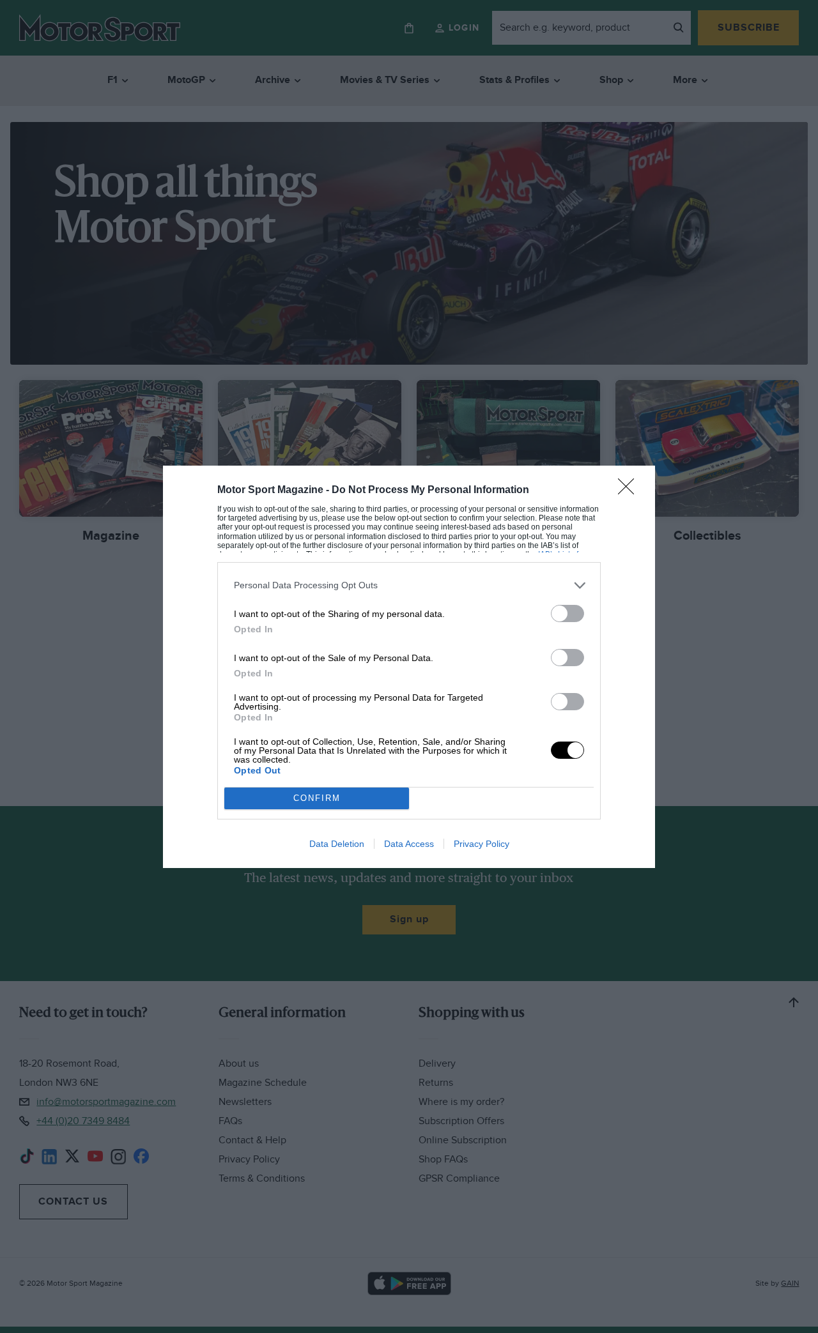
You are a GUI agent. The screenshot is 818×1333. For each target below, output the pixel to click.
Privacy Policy (481, 844)
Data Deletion (336, 844)
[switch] (567, 613)
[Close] (630, 490)
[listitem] (409, 585)
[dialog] (409, 667)
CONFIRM (317, 798)
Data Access (409, 844)
